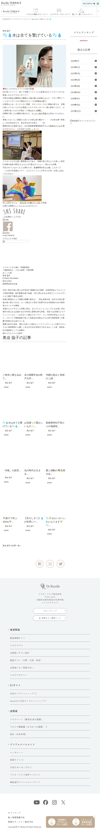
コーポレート (16, 752)
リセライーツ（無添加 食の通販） (26, 719)
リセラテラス (16, 645)
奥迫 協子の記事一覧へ (12, 546)
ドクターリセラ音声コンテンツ (25, 774)
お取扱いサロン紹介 (20, 652)
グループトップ (50, 610)
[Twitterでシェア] (34, 233)
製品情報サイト (17, 637)
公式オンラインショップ (22, 693)
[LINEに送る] (34, 219)
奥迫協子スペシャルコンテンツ (25, 782)
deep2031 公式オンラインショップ (27, 700)
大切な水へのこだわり (21, 767)
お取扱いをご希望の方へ (22, 667)
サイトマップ (14, 812)
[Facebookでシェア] (34, 226)
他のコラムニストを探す (13, 333)
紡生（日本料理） (18, 734)
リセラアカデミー (18, 675)
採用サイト (15, 759)
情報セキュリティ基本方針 (20, 821)
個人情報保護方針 (16, 817)
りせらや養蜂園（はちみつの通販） (27, 726)
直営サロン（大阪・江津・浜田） (26, 660)
